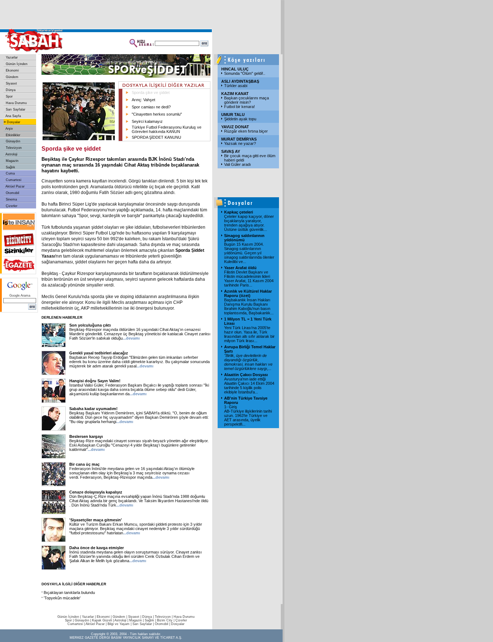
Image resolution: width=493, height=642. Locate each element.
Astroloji (11, 154)
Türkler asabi (235, 85)
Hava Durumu (16, 103)
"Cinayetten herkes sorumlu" (157, 114)
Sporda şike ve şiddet (151, 92)
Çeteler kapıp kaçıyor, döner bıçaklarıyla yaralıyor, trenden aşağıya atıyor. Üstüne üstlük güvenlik (249, 223)
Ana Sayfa (13, 116)
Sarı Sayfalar (15, 109)
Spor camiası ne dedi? (151, 107)
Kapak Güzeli (102, 620)
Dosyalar (13, 122)
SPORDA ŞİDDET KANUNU (156, 137)
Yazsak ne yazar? (240, 143)
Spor (9, 96)
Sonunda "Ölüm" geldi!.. (244, 73)
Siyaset (11, 83)
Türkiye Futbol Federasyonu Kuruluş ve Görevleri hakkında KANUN (166, 129)
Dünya (10, 90)
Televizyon (13, 148)
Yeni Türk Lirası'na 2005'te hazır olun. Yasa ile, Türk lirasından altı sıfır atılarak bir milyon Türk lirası (249, 334)
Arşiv (9, 128)
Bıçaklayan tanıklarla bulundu (69, 592)
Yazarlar (11, 57)
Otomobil (12, 193)
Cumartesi (13, 180)
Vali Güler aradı (237, 164)
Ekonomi (12, 70)
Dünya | (148, 617)
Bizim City (165, 620)
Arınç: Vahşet (143, 100)
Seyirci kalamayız (147, 121)
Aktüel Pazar (15, 186)
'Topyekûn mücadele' (62, 598)
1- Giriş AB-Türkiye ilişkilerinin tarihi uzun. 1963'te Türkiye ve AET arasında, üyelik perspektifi (248, 415)
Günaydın (12, 141)
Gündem (11, 77)
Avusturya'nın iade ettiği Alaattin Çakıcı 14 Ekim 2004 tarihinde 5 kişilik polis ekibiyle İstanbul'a (249, 385)
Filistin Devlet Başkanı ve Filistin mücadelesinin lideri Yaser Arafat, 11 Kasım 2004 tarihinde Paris (249, 278)
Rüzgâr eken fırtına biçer (246, 131)
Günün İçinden (16, 64)
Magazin (11, 161)
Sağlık (10, 167)
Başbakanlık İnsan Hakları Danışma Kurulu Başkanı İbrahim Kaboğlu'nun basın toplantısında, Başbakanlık (249, 306)
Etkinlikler (12, 135)
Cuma (10, 173)
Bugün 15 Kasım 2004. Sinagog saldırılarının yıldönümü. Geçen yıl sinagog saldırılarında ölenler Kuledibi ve (249, 253)
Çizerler (11, 206)
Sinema (11, 199)
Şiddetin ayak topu (240, 119)
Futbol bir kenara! (239, 106)
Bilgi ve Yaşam (119, 624)
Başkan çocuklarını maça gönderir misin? (246, 100)
